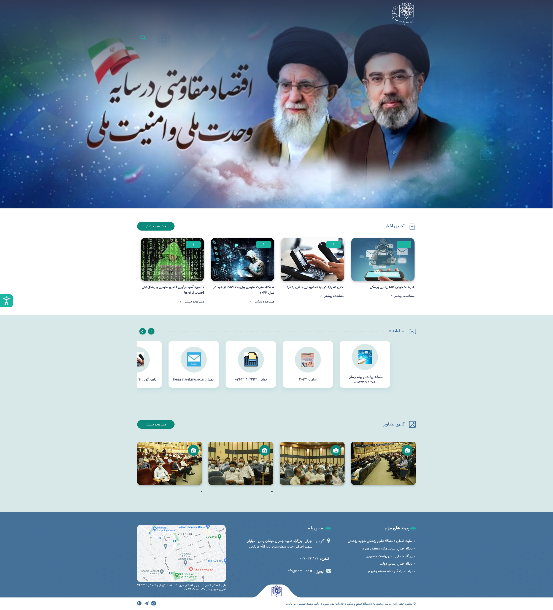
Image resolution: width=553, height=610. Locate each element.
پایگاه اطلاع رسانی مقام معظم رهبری (387, 548)
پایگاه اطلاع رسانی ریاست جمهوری (389, 556)
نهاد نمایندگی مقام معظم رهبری (390, 571)
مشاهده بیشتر (156, 226)
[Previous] (151, 331)
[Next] (142, 331)
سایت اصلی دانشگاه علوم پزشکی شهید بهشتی (380, 541)
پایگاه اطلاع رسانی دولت (396, 563)
